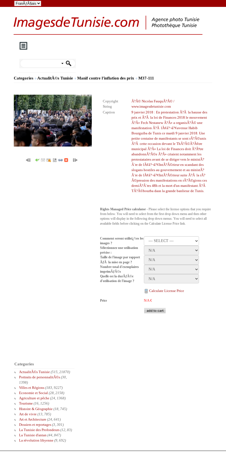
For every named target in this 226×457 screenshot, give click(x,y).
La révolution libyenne (36, 440)
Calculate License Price (166, 291)
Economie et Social (33, 393)
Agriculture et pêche (34, 398)
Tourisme (26, 403)
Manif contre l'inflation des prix (106, 78)
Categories (23, 78)
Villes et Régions (31, 388)
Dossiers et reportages (35, 425)
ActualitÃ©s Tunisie (55, 78)
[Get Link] (60, 160)
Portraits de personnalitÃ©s (39, 377)
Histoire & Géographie (36, 409)
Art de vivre (28, 414)
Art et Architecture (32, 419)
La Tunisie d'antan (33, 435)
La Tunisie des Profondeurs (39, 430)
